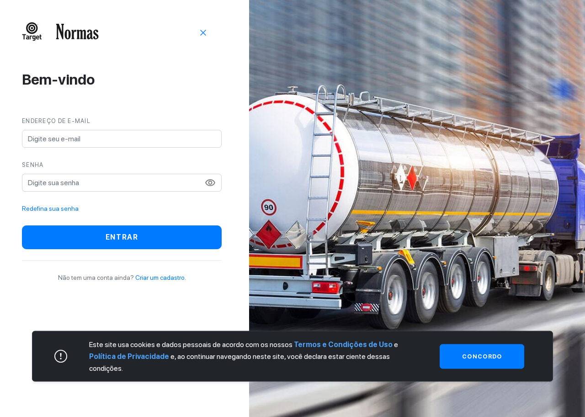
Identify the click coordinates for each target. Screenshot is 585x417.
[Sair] (203, 32)
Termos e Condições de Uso (343, 344)
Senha (32, 164)
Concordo (482, 356)
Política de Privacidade (129, 356)
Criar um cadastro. (160, 277)
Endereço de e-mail (56, 121)
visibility (210, 182)
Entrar (122, 237)
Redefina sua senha (50, 208)
